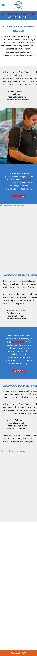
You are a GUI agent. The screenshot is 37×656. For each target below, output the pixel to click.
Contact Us (18, 196)
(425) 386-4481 (20, 16)
